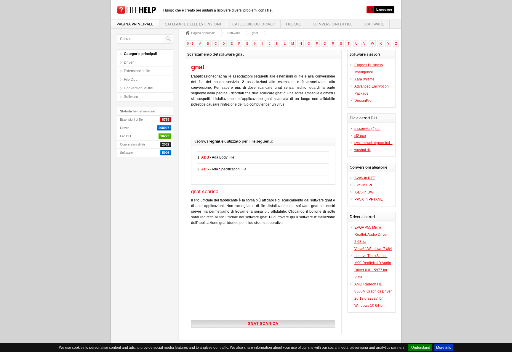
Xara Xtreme (364, 79)
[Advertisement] (260, 125)
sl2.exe (360, 136)
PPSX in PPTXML (368, 199)
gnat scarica (263, 324)
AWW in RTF (364, 178)
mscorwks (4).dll (367, 129)
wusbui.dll (362, 150)
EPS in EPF (363, 185)
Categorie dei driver (253, 24)
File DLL (293, 24)
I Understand (419, 347)
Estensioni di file (137, 71)
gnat (255, 33)
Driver (129, 62)
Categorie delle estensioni (193, 24)
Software (374, 24)
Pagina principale (134, 24)
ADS (205, 169)
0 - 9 (190, 43)
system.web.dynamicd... (373, 143)
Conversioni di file (332, 24)
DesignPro (363, 101)
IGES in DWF (364, 192)
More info (443, 347)
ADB (205, 157)
